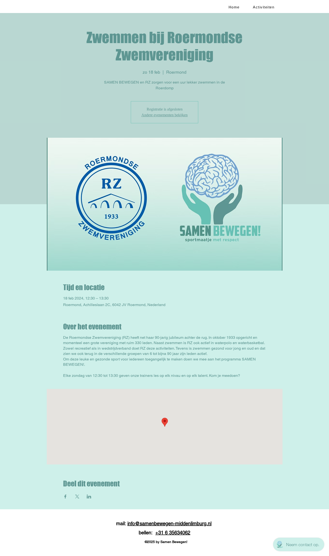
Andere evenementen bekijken (164, 115)
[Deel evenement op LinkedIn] (89, 496)
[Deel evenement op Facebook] (65, 496)
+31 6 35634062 (172, 533)
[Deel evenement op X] (77, 496)
